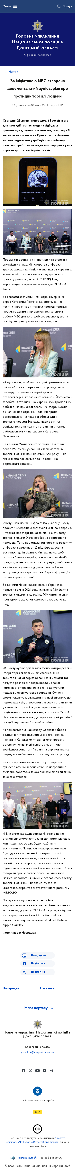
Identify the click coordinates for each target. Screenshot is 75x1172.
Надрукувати (38, 955)
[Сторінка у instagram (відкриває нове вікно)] (44, 1070)
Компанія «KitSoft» (28, 1158)
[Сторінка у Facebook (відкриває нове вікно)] (23, 1070)
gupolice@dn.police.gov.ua (37, 1052)
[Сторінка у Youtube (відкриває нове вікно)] (37, 1070)
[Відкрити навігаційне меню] (15, 6)
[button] (37, 1008)
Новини (13, 71)
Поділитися (38, 963)
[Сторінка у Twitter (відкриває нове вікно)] (30, 1070)
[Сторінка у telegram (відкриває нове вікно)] (52, 1070)
